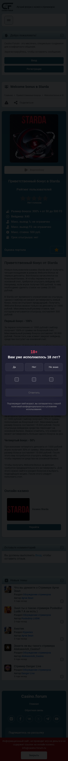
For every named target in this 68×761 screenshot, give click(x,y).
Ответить (34, 392)
